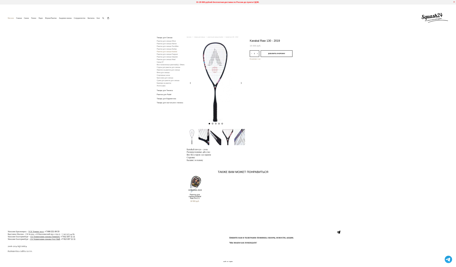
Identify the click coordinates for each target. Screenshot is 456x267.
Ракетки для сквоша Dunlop (167, 49)
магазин (189, 37)
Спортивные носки (163, 75)
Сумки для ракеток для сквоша (168, 80)
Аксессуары (161, 86)
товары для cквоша (199, 37)
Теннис (33, 18)
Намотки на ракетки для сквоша (168, 70)
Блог (98, 18)
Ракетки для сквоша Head (166, 59)
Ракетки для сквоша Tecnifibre (167, 46)
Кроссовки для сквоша (165, 78)
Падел (41, 18)
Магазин (11, 18)
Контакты (91, 18)
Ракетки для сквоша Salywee (167, 57)
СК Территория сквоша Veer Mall (45, 239)
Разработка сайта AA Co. (20, 251)
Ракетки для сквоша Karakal (167, 51)
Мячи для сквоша (163, 72)
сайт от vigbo (228, 261)
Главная (19, 18)
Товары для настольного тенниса (170, 103)
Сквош (26, 18)
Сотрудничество (79, 18)
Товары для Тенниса (165, 90)
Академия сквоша (65, 18)
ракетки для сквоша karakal (215, 37)
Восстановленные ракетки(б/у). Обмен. (171, 65)
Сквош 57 (160, 62)
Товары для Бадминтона (166, 99)
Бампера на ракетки (164, 83)
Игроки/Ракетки (51, 18)
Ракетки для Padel (164, 94)
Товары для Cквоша (164, 37)
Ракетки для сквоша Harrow (167, 44)
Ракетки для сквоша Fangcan (167, 54)
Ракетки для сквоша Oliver (166, 41)
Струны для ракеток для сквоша (168, 67)
